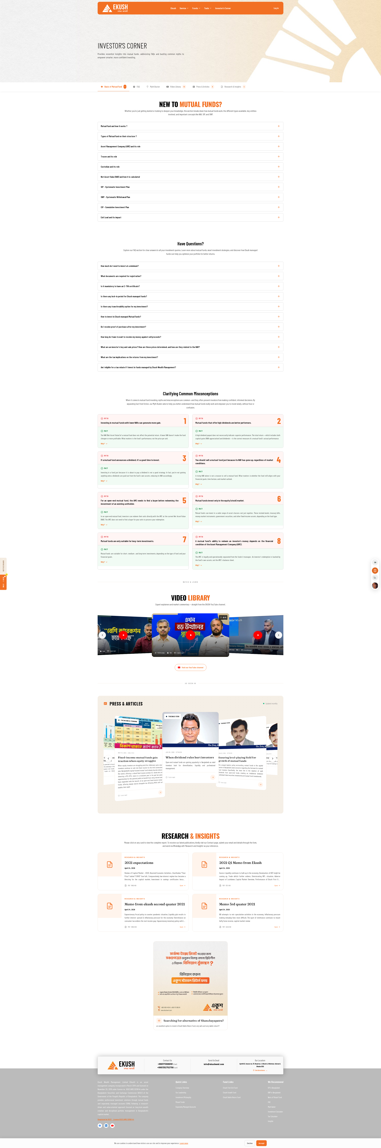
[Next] (278, 635)
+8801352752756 (167, 1067)
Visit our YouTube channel (192, 667)
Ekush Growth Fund (229, 1092)
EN (375, 562)
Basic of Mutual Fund (275, 1097)
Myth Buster (272, 1107)
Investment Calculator (275, 1111)
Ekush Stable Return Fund (232, 1097)
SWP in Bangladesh (274, 1092)
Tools (206, 8)
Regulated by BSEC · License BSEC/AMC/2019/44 (116, 1119)
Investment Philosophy (183, 1097)
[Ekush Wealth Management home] (115, 8)
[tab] (113, 86)
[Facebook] (100, 1125)
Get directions (261, 1070)
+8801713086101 (167, 1064)
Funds (195, 8)
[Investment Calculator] (375, 577)
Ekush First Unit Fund (230, 1088)
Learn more (184, 1143)
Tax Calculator (273, 1116)
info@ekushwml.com (214, 1064)
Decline (250, 1143)
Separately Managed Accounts (186, 1107)
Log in (276, 8)
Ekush (173, 8)
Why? (103, 443)
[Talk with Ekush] (375, 585)
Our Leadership (181, 1092)
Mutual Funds (180, 1102)
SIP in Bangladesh (274, 1088)
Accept (261, 1143)
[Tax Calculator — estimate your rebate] (375, 570)
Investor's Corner (223, 8)
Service (183, 8)
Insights (270, 1121)
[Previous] (102, 635)
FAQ (269, 1102)
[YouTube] (112, 1125)
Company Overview (182, 1088)
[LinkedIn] (106, 1125)
